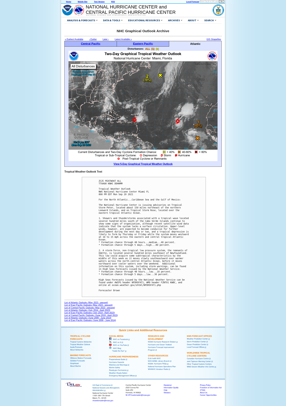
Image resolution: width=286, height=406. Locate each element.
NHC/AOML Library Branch (158, 361)
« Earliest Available (74, 39)
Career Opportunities (208, 395)
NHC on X (116, 342)
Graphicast (74, 363)
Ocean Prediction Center (196, 344)
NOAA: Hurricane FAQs (157, 363)
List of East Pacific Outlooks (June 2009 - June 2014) (90, 320)
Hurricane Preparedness (123, 356)
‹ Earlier (93, 39)
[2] (157, 48)
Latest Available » (123, 39)
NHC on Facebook (120, 339)
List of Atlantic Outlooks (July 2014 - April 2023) (87, 310)
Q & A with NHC (154, 358)
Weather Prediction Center (197, 338)
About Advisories (76, 349)
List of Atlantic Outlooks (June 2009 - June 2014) (87, 318)
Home (68, 2)
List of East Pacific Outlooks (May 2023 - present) (88, 305)
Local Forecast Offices (195, 347)
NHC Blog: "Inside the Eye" (116, 349)
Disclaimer (168, 385)
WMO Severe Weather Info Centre (200, 366)
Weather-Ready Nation (118, 373)
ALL (147, 48)
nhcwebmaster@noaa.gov (103, 400)
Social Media (116, 335)
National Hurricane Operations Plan (162, 366)
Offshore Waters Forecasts (80, 358)
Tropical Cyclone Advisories (81, 341)
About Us (203, 392)
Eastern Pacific (143, 43)
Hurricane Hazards (116, 362)
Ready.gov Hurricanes (117, 370)
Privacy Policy (205, 385)
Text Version (99, 2)
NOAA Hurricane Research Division (162, 341)
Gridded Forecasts (77, 360)
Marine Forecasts (80, 355)
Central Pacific (90, 43)
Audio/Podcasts (76, 347)
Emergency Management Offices (122, 375)
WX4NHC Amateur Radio (158, 369)
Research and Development (156, 337)
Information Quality (171, 387)
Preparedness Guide (117, 359)
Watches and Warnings (118, 365)
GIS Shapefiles (214, 39)
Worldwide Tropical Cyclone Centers (198, 354)
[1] (152, 48)
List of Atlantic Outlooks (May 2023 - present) (86, 302)
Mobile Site (82, 2)
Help (165, 390)
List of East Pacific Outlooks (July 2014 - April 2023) (89, 312)
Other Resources (158, 355)
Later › (106, 39)
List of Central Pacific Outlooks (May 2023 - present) (89, 307)
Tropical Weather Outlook (80, 344)
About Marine (75, 366)
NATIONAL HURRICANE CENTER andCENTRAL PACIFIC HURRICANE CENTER (131, 9)
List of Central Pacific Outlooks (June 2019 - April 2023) (91, 315)
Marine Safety (114, 367)
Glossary (167, 392)
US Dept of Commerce (102, 385)
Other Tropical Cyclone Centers (199, 364)
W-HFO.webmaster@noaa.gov (138, 395)
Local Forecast (192, 2)
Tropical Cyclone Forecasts (80, 337)
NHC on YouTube (119, 345)
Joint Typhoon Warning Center (199, 361)
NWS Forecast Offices (199, 335)
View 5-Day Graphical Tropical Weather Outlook (143, 164)
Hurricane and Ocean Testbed (160, 344)
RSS (113, 2)
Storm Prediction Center (196, 341)
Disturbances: (136, 48)
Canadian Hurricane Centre (198, 358)
